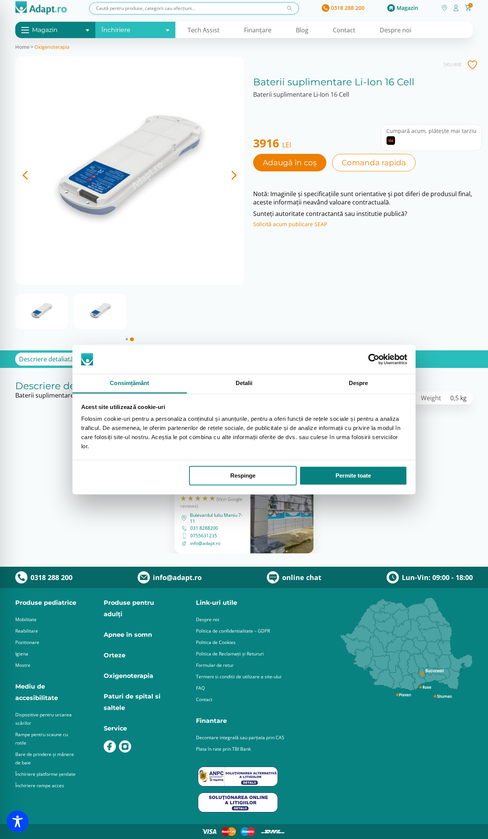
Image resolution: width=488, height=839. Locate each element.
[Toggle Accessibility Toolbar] (17, 821)
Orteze (114, 655)
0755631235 (203, 536)
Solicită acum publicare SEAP (290, 224)
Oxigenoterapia (51, 46)
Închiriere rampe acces (39, 785)
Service (115, 728)
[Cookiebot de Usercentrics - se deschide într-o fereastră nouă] (373, 359)
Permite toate (353, 475)
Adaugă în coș (290, 162)
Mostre (22, 665)
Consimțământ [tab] (129, 383)
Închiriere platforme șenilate (45, 774)
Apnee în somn (128, 634)
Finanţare (257, 30)
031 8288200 (204, 528)
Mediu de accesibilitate (36, 692)
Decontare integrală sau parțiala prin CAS (240, 737)
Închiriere (115, 30)
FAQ (200, 688)
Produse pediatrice (45, 602)
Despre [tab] (358, 383)
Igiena (21, 653)
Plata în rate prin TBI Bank (223, 749)
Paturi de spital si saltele (132, 702)
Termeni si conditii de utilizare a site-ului (238, 676)
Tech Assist (204, 30)
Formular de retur (215, 665)
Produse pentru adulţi (129, 608)
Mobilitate (26, 619)
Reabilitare (26, 631)
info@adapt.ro (205, 543)
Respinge (242, 475)
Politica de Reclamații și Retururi (230, 653)
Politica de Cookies (216, 642)
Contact (344, 30)
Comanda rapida (374, 162)
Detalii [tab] (244, 383)
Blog (302, 30)
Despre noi (395, 30)
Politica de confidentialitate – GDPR (233, 631)
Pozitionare (27, 642)
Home (22, 46)
